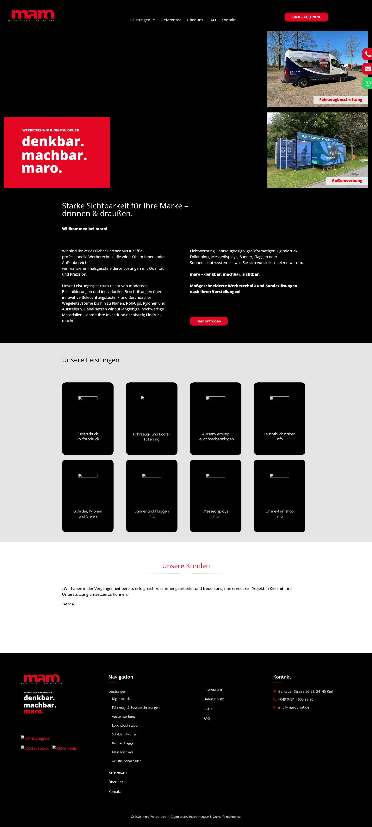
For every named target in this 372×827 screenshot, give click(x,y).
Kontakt (228, 19)
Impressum (212, 689)
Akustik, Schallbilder (126, 761)
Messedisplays (122, 752)
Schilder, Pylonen (124, 734)
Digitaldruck (121, 699)
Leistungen (140, 19)
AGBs (207, 708)
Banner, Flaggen (123, 743)
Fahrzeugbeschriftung (340, 99)
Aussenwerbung (124, 716)
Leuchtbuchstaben (125, 725)
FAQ (212, 19)
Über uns (195, 19)
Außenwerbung (347, 180)
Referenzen (171, 19)
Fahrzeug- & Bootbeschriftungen (136, 707)
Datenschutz (213, 699)
